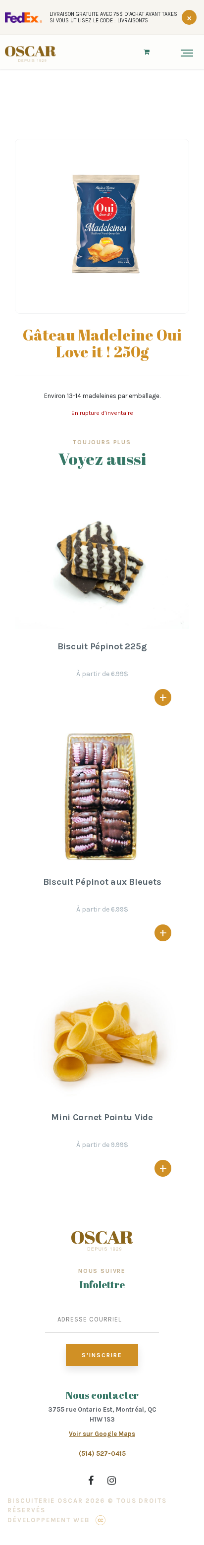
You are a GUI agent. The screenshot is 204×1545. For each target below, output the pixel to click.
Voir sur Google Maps (102, 1433)
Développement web (48, 1520)
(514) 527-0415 (102, 1453)
